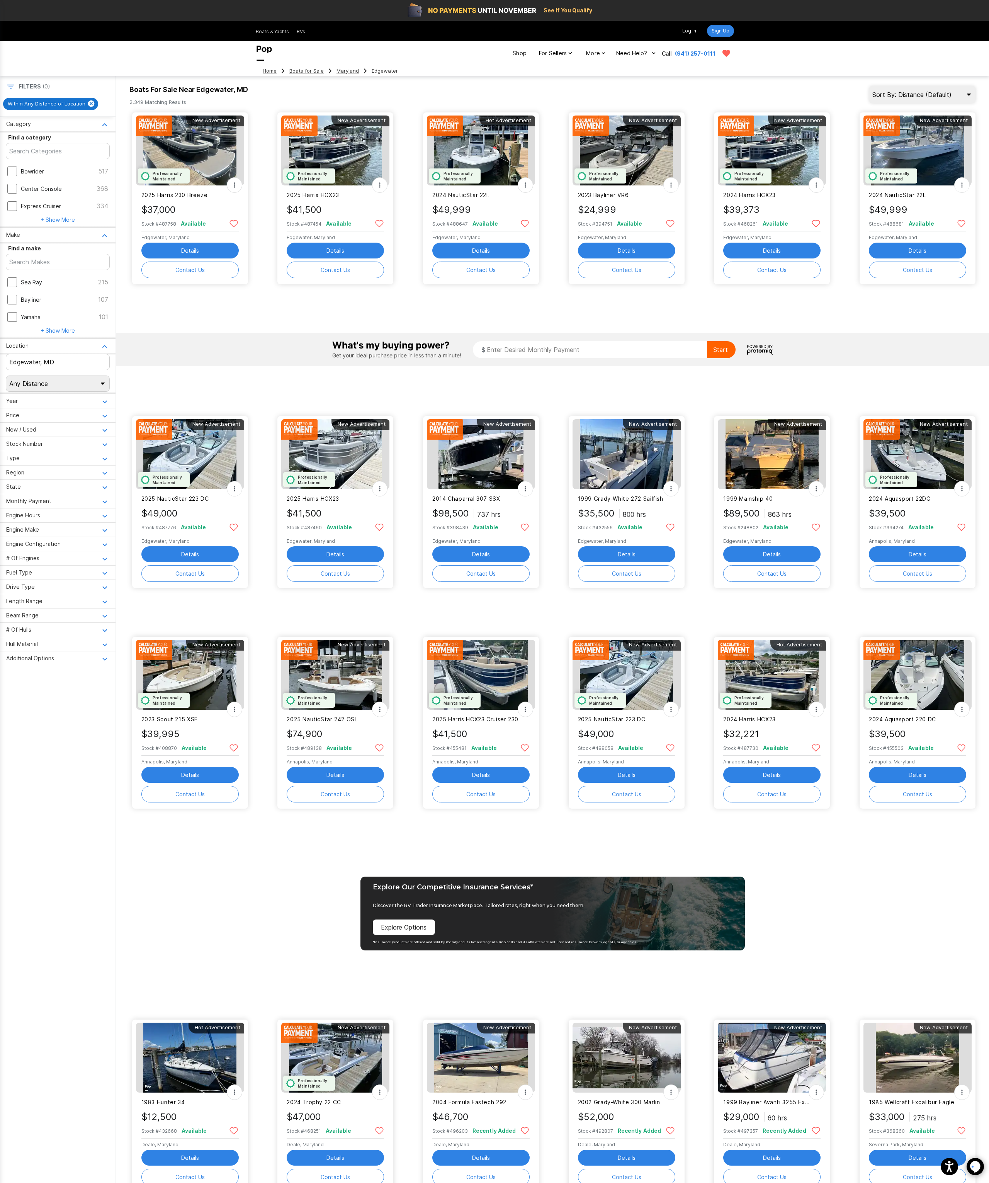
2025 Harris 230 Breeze (174, 195)
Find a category (29, 137)
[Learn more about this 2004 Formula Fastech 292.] (481, 1058)
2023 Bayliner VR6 (603, 195)
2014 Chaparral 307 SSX (466, 498)
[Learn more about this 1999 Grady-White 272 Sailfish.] (627, 454)
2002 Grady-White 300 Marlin (619, 1102)
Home (270, 70)
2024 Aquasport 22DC (900, 498)
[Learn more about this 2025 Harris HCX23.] (335, 150)
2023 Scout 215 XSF (169, 719)
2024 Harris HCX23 (749, 195)
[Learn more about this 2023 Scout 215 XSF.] (190, 675)
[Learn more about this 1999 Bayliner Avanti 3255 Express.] (772, 1058)
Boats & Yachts (272, 31)
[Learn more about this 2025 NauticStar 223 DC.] (190, 454)
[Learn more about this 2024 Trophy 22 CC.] (335, 1058)
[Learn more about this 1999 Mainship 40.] (772, 454)
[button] (949, 1166)
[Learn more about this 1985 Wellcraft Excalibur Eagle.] (917, 1058)
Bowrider (32, 171)
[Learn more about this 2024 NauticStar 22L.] (481, 150)
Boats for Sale (306, 70)
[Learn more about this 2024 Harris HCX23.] (772, 150)
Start (720, 350)
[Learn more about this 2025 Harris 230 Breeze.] (190, 150)
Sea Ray (31, 282)
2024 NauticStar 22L (460, 195)
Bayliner (31, 299)
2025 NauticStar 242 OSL (322, 719)
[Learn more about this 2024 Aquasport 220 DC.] (917, 675)
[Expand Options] (234, 185)
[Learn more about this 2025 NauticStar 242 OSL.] (335, 675)
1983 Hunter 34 (163, 1102)
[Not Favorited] (234, 223)
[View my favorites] (726, 53)
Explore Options (404, 927)
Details (190, 250)
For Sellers (553, 53)
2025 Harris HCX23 (313, 195)
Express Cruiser (41, 206)
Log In (689, 31)
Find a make (24, 248)
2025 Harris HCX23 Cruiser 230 (475, 719)
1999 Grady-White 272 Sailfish (620, 498)
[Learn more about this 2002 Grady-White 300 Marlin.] (627, 1058)
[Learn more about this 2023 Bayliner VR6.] (627, 150)
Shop (520, 53)
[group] (50, 104)
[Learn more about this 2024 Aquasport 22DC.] (917, 454)
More (593, 53)
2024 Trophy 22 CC (314, 1102)
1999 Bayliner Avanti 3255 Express (767, 1102)
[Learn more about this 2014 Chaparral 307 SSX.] (481, 454)
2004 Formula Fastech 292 (469, 1102)
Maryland (347, 70)
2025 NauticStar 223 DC (175, 498)
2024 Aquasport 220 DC (902, 719)
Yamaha (31, 317)
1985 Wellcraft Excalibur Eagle (912, 1102)
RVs (301, 31)
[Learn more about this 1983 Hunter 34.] (190, 1058)
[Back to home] (264, 53)
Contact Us (190, 270)
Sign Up (720, 31)
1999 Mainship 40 (748, 498)
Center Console (41, 188)
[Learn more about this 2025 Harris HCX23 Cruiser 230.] (481, 675)
